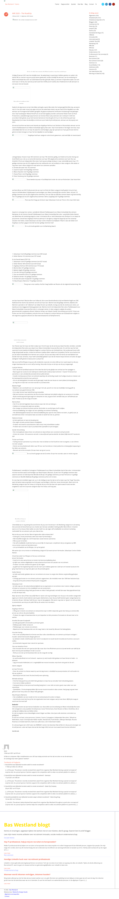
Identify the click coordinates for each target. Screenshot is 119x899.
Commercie (92, 24)
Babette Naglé (68, 300)
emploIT (91, 28)
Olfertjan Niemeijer (65, 720)
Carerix (14, 128)
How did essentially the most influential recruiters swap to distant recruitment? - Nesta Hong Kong (32, 797)
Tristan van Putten (17, 439)
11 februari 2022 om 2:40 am (14, 767)
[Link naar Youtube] (113, 4)
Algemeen (24, 16)
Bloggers (91, 22)
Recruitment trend (94, 61)
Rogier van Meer (46, 713)
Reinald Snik (46, 720)
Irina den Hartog (71, 157)
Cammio (25, 214)
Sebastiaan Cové (54, 200)
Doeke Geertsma (25, 722)
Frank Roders (55, 720)
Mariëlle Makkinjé (26, 477)
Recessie (91, 56)
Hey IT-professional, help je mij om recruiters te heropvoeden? (30, 842)
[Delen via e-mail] (13, 742)
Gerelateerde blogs (95, 33)
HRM (90, 35)
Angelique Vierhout (47, 125)
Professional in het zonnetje (97, 54)
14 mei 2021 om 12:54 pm (13, 799)
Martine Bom (29, 300)
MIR (28, 16)
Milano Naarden (18, 172)
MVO (90, 48)
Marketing (92, 43)
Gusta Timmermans (47, 709)
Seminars (92, 63)
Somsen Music (45, 116)
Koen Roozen (58, 709)
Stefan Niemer (74, 214)
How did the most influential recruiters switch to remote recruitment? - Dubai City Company (30, 786)
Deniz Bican (17, 190)
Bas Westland (13, 890)
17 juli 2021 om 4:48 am (12, 777)
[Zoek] (96, 4)
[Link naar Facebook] (110, 4)
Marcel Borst (67, 527)
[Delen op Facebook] (13, 735)
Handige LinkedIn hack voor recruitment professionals (27, 859)
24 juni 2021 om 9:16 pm (12, 788)
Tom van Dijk (49, 194)
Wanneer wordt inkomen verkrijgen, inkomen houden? (27, 874)
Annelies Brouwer (19, 167)
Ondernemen (93, 52)
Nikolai (29, 114)
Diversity (91, 26)
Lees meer (7, 853)
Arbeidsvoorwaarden (95, 20)
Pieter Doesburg (19, 176)
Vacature (92, 69)
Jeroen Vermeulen (58, 550)
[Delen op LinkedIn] (13, 739)
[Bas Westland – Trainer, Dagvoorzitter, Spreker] (16, 4)
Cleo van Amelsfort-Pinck (19, 646)
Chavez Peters (18, 174)
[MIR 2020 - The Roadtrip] (6, 14)
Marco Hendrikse (69, 709)
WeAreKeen (22, 192)
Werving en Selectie (95, 73)
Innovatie (92, 37)
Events (91, 30)
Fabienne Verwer (40, 311)
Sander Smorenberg (59, 311)
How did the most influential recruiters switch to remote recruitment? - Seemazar (28, 775)
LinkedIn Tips (93, 41)
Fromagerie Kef (24, 111)
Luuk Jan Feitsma (56, 313)
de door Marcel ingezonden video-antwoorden (39, 534)
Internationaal (93, 39)
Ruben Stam (67, 114)
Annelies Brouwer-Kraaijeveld (21, 620)
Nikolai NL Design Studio (20, 892)
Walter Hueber (37, 720)
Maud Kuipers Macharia (46, 472)
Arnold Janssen (55, 120)
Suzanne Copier (18, 170)
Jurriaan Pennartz (64, 475)
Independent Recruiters (60, 307)
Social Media (93, 65)
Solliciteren (92, 67)
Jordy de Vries (37, 313)
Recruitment (93, 58)
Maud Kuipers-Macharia (19, 695)
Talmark (42, 212)
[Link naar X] (103, 4)
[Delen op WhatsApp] (13, 737)
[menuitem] (57, 4)
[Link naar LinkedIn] (106, 4)
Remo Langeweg (49, 197)
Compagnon (33, 470)
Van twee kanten (94, 71)
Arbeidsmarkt (93, 18)
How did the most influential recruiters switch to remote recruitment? (24, 765)
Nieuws (31, 16)
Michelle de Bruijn (39, 475)
